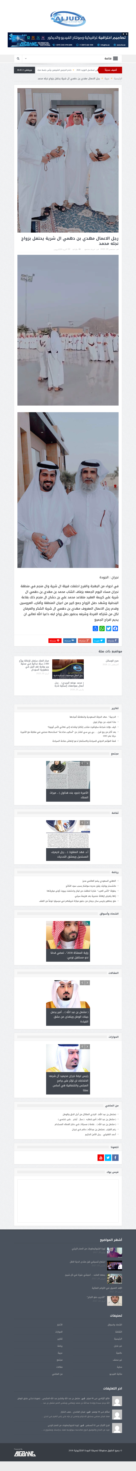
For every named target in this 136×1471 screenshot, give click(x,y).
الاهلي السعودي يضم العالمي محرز (99, 881)
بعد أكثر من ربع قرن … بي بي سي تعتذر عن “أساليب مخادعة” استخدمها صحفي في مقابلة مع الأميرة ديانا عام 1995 (68, 734)
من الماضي (57, 1389)
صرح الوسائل (58, 70)
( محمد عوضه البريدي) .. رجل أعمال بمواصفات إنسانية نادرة (69, 684)
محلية (119, 1382)
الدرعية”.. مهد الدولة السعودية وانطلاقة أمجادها (93, 717)
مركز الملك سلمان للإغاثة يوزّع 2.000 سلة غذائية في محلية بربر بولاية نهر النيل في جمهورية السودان (34, 665)
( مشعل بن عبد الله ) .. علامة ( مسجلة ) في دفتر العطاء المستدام (85, 1140)
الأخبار (60, 1340)
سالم (107, 1427)
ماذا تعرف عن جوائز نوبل (104, 722)
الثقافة (118, 1347)
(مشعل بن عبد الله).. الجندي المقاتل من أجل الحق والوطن (89, 1130)
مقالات (59, 1382)
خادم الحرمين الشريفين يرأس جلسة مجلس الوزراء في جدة (94, 70)
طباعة (75, 249)
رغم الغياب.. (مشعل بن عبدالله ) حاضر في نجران (94, 1145)
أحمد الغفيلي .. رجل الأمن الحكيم (100, 1150)
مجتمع (87, 249)
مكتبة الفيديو (115, 1389)
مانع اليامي (104, 1413)
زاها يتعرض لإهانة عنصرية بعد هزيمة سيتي (95, 896)
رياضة (60, 1361)
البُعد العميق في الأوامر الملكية (107, 1303)
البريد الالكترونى (60, 249)
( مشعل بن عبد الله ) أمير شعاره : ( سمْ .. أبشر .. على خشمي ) (87, 1135)
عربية (93, 249)
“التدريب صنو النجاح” (96, 1312)
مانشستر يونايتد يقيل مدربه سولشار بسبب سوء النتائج (91, 886)
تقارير (60, 1354)
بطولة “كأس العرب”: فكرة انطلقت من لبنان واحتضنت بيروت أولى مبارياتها (81, 891)
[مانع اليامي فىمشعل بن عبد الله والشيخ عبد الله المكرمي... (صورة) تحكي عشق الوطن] (117, 1417)
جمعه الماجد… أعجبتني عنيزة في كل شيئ (85, 1290)
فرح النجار (105, 1440)
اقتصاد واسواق (115, 1340)
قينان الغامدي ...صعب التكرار (73, 1427)
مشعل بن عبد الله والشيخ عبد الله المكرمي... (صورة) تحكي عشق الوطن (48, 1414)
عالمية (119, 1368)
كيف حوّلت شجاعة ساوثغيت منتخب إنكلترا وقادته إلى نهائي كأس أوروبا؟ (82, 727)
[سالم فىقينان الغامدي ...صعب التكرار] (117, 1430)
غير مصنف (117, 1375)
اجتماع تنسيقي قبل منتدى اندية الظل (87, 1277)
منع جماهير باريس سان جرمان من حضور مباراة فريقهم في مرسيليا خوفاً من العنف (77, 901)
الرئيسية (118, 1354)
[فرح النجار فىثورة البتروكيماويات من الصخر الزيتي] (117, 1443)
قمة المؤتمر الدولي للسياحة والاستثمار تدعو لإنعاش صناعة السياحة (84, 741)
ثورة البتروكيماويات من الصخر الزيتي (88, 1264)
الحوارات (59, 1347)
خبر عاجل (118, 1361)
